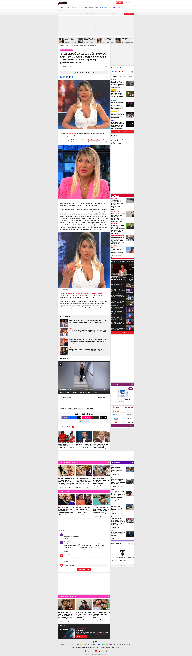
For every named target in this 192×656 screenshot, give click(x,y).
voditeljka (64, 408)
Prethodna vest (67, 397)
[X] (119, 72)
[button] (106, 66)
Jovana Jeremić (71, 133)
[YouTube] (122, 72)
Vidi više (122, 565)
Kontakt (79, 647)
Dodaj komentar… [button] (69, 565)
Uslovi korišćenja (116, 647)
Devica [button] (128, 547)
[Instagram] (116, 72)
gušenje (75, 408)
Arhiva (100, 647)
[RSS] (129, 72)
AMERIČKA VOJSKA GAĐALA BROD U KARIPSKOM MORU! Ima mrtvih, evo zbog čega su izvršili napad (99, 13)
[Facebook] (113, 72)
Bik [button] (115, 547)
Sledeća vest (101, 397)
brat (69, 408)
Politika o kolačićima (93, 647)
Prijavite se (82, 636)
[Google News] (132, 72)
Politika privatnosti (106, 647)
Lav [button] (125, 547)
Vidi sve (122, 332)
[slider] (64, 389)
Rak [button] (122, 547)
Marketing (74, 647)
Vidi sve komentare (84, 569)
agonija (81, 408)
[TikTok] (125, 72)
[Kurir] (62, 3)
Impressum (84, 647)
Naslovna (62, 45)
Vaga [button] (132, 547)
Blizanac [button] (119, 547)
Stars (67, 45)
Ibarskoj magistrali (94, 140)
